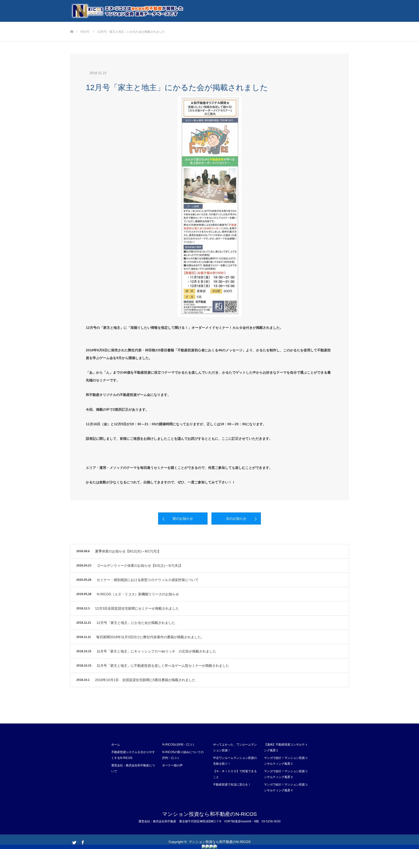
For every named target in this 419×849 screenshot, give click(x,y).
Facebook (82, 841)
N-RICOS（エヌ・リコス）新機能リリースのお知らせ (138, 594)
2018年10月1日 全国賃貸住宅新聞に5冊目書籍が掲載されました (145, 680)
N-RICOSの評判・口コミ (178, 744)
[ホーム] (71, 23)
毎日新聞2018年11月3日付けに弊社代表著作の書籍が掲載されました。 (150, 637)
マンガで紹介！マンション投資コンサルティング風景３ (286, 774)
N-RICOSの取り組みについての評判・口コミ (183, 755)
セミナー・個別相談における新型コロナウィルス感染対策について (148, 580)
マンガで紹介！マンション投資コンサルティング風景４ (286, 787)
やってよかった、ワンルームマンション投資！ (235, 747)
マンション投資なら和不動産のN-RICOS (209, 814)
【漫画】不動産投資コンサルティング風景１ (286, 747)
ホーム (115, 744)
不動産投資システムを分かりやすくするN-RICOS (133, 755)
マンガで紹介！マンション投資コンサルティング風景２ (286, 760)
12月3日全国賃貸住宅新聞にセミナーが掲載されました (137, 608)
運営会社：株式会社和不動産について (133, 768)
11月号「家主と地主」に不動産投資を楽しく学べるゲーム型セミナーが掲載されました (163, 666)
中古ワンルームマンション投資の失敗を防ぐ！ (235, 760)
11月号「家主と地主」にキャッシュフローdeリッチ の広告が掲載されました (156, 651)
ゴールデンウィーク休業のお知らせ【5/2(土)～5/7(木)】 (140, 565)
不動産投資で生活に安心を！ (232, 784)
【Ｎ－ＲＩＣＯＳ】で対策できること (235, 774)
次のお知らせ (236, 518)
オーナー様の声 (172, 765)
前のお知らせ (183, 518)
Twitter (73, 841)
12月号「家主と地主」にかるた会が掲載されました (136, 623)
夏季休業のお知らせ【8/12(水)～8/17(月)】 (128, 551)
